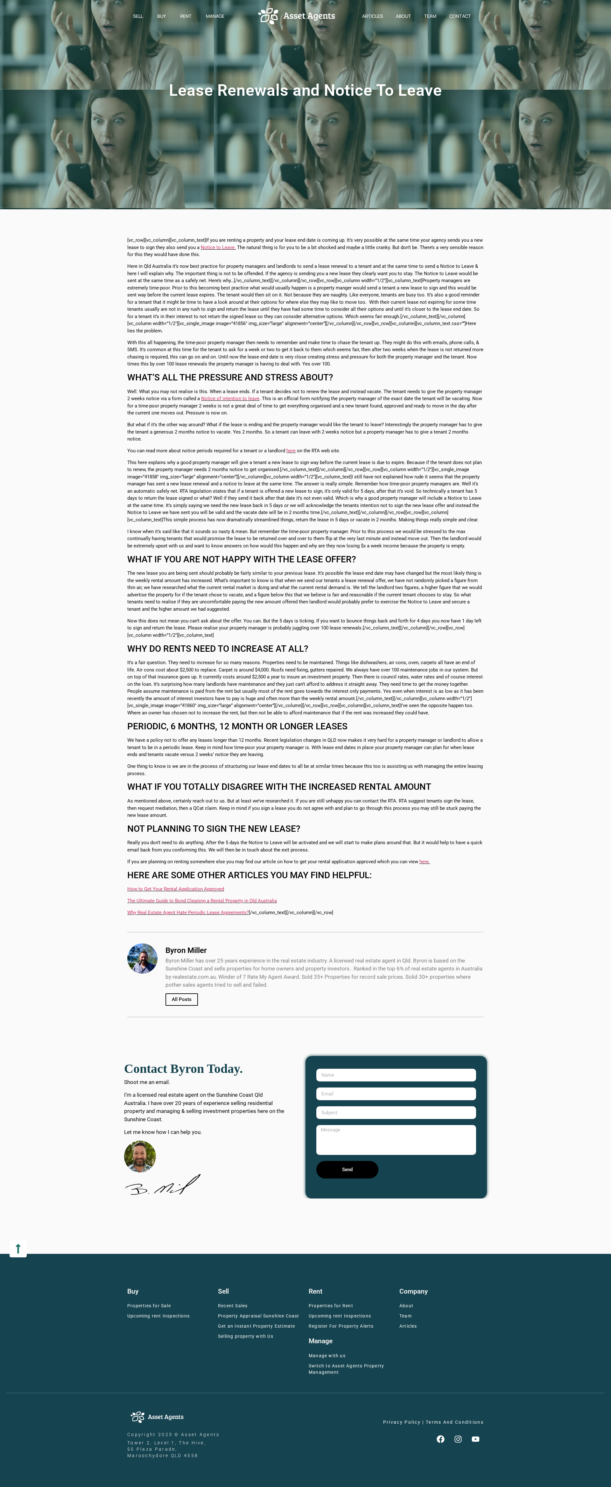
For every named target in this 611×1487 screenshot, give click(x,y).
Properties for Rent (331, 1306)
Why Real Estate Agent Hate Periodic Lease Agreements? (188, 912)
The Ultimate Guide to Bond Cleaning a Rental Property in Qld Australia (202, 901)
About (403, 16)
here (291, 451)
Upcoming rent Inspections (158, 1316)
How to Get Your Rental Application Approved (175, 889)
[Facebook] (441, 1439)
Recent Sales (233, 1306)
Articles (372, 16)
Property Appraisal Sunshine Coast (258, 1316)
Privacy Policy (402, 1422)
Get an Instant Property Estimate (256, 1326)
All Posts (182, 999)
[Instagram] (458, 1439)
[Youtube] (476, 1439)
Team (430, 16)
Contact (460, 16)
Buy (161, 16)
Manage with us (327, 1355)
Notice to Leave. (218, 247)
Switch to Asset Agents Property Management (346, 1369)
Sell (138, 16)
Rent (186, 16)
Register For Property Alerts (341, 1326)
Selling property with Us (245, 1336)
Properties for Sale (149, 1306)
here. (424, 862)
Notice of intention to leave (230, 398)
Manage (215, 16)
